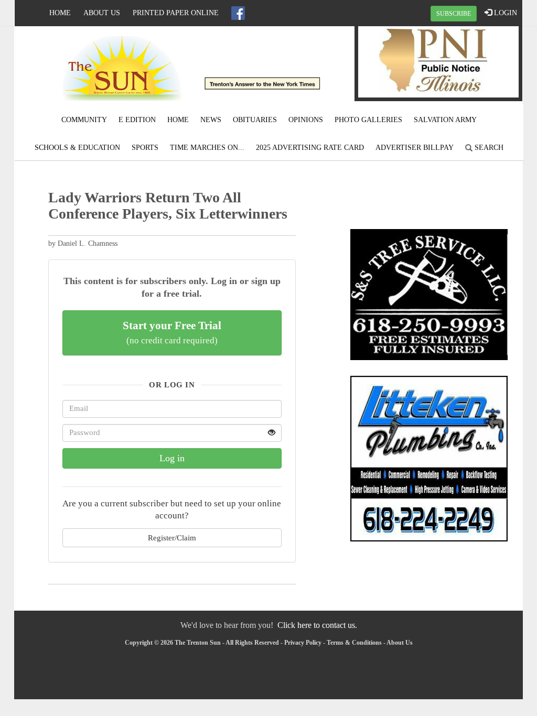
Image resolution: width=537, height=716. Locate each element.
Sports (145, 147)
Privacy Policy (302, 642)
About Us (101, 13)
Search (487, 147)
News (210, 120)
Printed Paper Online (176, 13)
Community (84, 120)
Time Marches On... (207, 147)
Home (60, 13)
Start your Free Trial (172, 332)
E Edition (137, 120)
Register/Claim (172, 537)
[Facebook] (238, 13)
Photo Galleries (368, 120)
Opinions (305, 120)
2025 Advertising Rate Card (310, 147)
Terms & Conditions (354, 642)
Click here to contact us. (317, 625)
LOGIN (504, 13)
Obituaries (255, 120)
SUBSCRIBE (453, 13)
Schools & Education (77, 147)
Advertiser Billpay (414, 147)
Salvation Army (445, 120)
